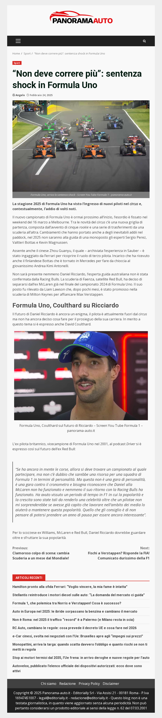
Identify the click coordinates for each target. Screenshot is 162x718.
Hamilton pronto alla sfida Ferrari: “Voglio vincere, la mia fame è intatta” (69, 587)
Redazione (67, 683)
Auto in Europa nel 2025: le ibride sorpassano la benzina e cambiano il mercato (74, 611)
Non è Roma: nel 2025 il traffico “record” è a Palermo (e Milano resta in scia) (73, 620)
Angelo (20, 95)
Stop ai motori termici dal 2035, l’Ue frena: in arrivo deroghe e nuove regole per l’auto (81, 658)
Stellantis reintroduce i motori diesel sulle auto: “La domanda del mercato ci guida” (78, 595)
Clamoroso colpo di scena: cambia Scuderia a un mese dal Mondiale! (40, 553)
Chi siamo (48, 683)
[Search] (144, 41)
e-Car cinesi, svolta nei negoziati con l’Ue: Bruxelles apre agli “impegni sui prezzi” (77, 636)
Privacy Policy (89, 683)
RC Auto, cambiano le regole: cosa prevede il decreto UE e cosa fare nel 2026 (74, 628)
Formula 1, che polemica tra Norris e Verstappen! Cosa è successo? (66, 603)
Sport (17, 62)
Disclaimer (111, 683)
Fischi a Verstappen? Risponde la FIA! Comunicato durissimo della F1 (119, 553)
